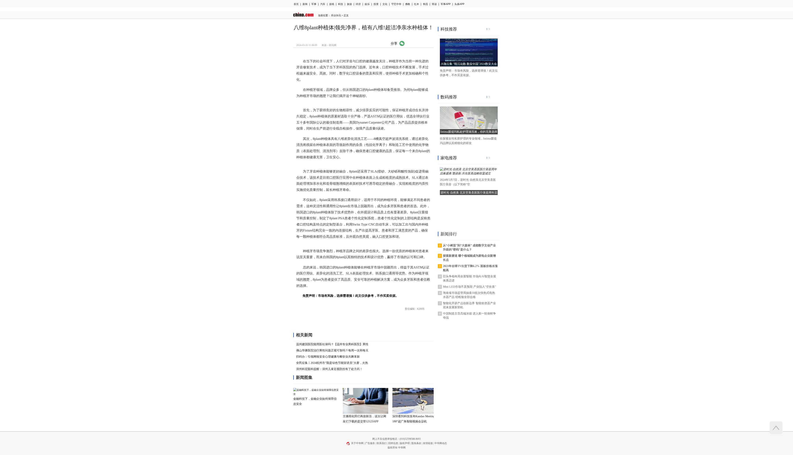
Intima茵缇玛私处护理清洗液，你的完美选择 (468, 131)
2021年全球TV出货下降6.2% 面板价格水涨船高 (470, 268)
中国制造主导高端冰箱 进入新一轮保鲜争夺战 (469, 315)
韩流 (425, 4)
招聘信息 (393, 443)
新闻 (305, 4)
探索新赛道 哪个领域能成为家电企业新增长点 (469, 257)
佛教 (407, 4)
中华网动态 (440, 443)
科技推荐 (448, 29)
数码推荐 (448, 97)
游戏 (331, 4)
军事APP (446, 4)
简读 (434, 4)
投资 (376, 4)
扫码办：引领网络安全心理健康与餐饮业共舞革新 (328, 356)
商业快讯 (336, 15)
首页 (296, 4)
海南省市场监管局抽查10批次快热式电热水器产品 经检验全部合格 (469, 295)
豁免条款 (416, 443)
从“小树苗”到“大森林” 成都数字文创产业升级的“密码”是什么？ (469, 247)
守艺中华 (396, 4)
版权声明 (405, 443)
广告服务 (370, 443)
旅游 (349, 4)
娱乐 (367, 4)
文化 (384, 4)
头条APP (459, 4)
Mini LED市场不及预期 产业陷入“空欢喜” (469, 286)
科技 (340, 4)
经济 (358, 4)
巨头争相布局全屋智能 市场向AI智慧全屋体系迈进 (469, 278)
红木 (416, 4)
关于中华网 (357, 443)
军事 (313, 4)
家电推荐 (448, 158)
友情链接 (428, 443)
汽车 (322, 4)
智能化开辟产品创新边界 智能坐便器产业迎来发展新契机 (469, 305)
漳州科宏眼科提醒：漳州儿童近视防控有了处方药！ (329, 369)
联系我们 (382, 443)
